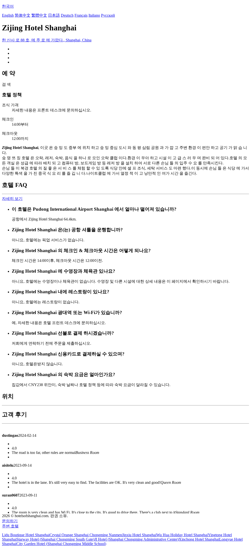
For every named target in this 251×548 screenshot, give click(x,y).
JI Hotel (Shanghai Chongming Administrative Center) (136, 539)
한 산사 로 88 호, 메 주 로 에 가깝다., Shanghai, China (46, 40)
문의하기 (10, 521)
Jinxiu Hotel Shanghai (139, 535)
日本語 (54, 15)
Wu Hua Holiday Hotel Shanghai (182, 535)
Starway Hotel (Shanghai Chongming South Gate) (55, 539)
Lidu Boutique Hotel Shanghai (26, 535)
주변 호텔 (10, 526)
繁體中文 (39, 15)
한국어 (8, 6)
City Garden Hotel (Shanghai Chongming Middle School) (61, 544)
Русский (108, 15)
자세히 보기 (12, 198)
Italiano (94, 15)
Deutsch (67, 15)
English (8, 15)
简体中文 (22, 15)
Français (81, 15)
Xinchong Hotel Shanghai (199, 539)
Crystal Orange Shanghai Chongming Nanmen (86, 535)
